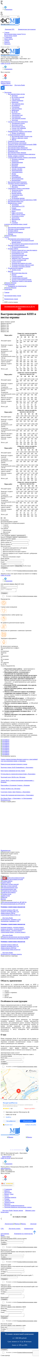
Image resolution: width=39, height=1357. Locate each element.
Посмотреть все (5, 800)
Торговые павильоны (18, 185)
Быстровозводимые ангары (16, 94)
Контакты (7, 44)
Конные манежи (17, 193)
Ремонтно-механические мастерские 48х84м (14, 938)
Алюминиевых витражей (19, 278)
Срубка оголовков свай (19, 260)
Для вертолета (16, 113)
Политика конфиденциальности (14, 1205)
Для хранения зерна (18, 104)
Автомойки (15, 204)
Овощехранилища (17, 162)
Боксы (14, 211)
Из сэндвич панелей (18, 97)
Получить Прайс (19, 85)
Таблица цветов (9, 1202)
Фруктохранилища (17, 178)
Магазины (15, 187)
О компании (8, 37)
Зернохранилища (17, 170)
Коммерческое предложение (27, 29)
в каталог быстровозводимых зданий (15, 224)
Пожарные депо (13, 151)
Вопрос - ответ (9, 1194)
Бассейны (15, 196)
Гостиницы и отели (18, 216)
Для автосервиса (17, 108)
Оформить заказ (7, 85)
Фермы (14, 174)
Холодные (15, 120)
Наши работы (8, 39)
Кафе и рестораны (17, 213)
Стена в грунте (16, 261)
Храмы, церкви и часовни (16, 156)
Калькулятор (8, 289)
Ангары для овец (17, 169)
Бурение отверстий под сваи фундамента (24, 250)
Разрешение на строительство (17, 286)
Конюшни (15, 165)
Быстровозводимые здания (12, 34)
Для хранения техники (19, 118)
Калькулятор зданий (10, 35)
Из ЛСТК (15, 112)
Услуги (23, 34)
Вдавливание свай (17, 257)
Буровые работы (13, 230)
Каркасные (15, 102)
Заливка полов (16, 270)
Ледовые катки (16, 191)
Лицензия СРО (10, 29)
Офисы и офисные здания (20, 138)
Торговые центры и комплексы (17, 183)
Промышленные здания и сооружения (20, 131)
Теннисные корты (17, 190)
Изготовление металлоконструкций (19, 227)
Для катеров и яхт (17, 115)
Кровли (14, 274)
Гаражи (14, 208)
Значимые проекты (10, 1197)
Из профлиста (16, 105)
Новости (7, 42)
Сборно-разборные (17, 100)
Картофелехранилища (18, 167)
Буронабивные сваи (18, 253)
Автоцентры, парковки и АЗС (10, 921)
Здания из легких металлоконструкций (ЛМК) (22, 144)
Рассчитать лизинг (15, 1228)
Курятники (15, 175)
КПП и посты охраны (18, 214)
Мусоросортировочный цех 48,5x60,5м (13, 904)
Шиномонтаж (16, 219)
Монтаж (10, 234)
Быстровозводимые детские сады (22, 136)
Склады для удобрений (19, 128)
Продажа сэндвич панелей (16, 229)
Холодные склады (17, 125)
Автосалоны (15, 217)
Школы (14, 139)
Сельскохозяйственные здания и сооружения (22, 157)
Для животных (16, 117)
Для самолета (16, 99)
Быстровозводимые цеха (15, 201)
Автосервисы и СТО (18, 206)
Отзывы (6, 40)
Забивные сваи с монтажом (20, 258)
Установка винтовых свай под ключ (23, 265)
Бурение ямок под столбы (20, 252)
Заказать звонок (6, 83)
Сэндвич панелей (17, 276)
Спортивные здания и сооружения (18, 188)
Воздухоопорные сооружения (17, 143)
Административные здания (16, 134)
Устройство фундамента (15, 232)
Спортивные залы (17, 195)
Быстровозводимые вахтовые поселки (20, 149)
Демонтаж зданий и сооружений (22, 281)
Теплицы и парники (18, 159)
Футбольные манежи (18, 198)
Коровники (15, 160)
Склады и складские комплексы (18, 121)
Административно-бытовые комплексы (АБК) (22, 200)
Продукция (7, 92)
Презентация (9, 1224)
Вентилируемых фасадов (19, 273)
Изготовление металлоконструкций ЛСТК (25, 243)
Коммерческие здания (14, 203)
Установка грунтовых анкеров (21, 266)
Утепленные (15, 107)
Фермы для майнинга (18, 133)
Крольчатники (16, 180)
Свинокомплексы (17, 172)
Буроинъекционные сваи (19, 255)
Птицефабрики (16, 177)
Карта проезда (6, 1156)
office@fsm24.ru (5, 81)
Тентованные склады (18, 123)
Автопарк (7, 1200)
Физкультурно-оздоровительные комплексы (21, 154)
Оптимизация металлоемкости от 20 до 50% (19, 307)
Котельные (15, 164)
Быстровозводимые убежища (17, 152)
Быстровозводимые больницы (17, 182)
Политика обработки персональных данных (18, 1207)
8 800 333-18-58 (5, 63)
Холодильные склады (18, 126)
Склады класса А (17, 130)
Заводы (14, 221)
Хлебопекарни (16, 209)
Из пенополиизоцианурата (20, 247)
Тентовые (15, 95)
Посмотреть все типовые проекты (11, 954)
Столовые (15, 222)
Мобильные (15, 110)
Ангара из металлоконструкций (21, 279)
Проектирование (9, 284)
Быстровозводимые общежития (17, 147)
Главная (6, 32)
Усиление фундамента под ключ (21, 263)
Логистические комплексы (16, 146)
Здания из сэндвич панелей (16, 141)
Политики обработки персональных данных (27, 570)
